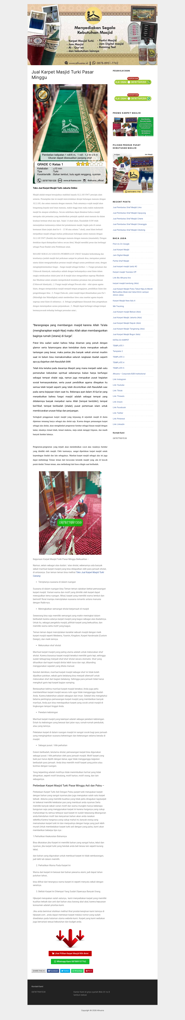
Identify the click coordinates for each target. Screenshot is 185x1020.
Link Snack (118, 402)
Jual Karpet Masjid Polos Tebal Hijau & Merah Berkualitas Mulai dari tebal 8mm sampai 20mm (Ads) (133, 292)
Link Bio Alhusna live (122, 277)
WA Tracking (118, 306)
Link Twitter (118, 413)
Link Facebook (119, 407)
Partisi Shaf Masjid (121, 261)
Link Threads (118, 396)
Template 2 (118, 351)
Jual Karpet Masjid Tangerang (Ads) (129, 329)
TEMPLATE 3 (118, 357)
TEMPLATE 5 (118, 368)
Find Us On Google (121, 244)
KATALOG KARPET (121, 340)
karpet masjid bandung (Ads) (126, 283)
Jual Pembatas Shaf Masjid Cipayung (129, 213)
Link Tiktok (118, 390)
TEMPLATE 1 (118, 345)
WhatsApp (78, 971)
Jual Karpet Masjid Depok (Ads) (127, 323)
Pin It (89, 971)
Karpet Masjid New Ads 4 (124, 300)
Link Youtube (118, 385)
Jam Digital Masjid (121, 255)
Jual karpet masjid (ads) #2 (125, 266)
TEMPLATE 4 (118, 362)
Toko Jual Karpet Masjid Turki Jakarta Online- (55, 188)
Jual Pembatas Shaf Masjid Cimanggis (130, 224)
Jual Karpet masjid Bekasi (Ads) (127, 312)
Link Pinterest (119, 418)
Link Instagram (119, 379)
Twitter (66, 971)
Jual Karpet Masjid (121, 249)
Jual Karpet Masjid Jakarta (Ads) (127, 317)
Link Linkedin (118, 424)
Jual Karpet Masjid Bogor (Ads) (126, 334)
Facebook (54, 971)
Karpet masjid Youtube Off (124, 272)
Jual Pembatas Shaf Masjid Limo (127, 207)
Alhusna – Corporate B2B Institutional (129, 374)
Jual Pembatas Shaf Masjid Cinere (128, 218)
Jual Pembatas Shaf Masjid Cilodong (129, 230)
